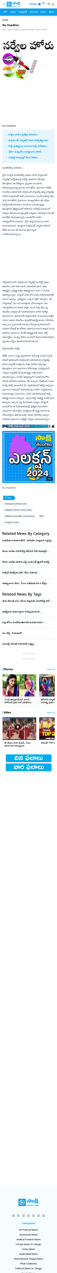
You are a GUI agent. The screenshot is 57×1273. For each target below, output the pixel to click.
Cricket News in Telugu (28, 1244)
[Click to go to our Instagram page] (28, 1215)
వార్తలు (13, 12)
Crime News (28, 1249)
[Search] (39, 4)
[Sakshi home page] (28, 1202)
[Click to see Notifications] (53, 4)
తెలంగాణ (33, 12)
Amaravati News (28, 1234)
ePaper (33, 4)
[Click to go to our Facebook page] (13, 1215)
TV (48, 4)
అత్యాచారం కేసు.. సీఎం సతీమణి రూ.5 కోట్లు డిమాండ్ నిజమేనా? (27, 583)
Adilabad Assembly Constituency (20, 516)
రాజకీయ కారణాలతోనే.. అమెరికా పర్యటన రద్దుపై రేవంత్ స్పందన (28, 540)
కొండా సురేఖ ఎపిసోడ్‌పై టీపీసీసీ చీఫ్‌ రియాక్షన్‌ (28, 551)
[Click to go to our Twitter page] (23, 1215)
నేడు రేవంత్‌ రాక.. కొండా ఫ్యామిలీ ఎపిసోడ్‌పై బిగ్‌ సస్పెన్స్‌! (28, 601)
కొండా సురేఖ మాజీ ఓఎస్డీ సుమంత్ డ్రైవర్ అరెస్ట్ (28, 562)
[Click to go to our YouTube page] (33, 1215)
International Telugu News (28, 1259)
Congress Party (12, 522)
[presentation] (6, 685)
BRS (41, 516)
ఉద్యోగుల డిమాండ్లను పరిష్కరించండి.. (28, 611)
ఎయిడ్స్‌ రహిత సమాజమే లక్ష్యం (28, 644)
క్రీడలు (51, 12)
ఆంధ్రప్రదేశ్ (23, 12)
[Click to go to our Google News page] (43, 1215)
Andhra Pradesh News (28, 1239)
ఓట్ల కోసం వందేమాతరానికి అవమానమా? (27, 622)
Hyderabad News (28, 1254)
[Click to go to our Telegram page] (38, 1215)
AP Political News (28, 1230)
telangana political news (16, 504)
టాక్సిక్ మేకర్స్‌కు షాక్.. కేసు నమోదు (28, 572)
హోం (5, 12)
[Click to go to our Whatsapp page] (18, 1215)
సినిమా (43, 12)
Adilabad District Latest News (18, 510)
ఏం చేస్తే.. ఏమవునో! (28, 633)
